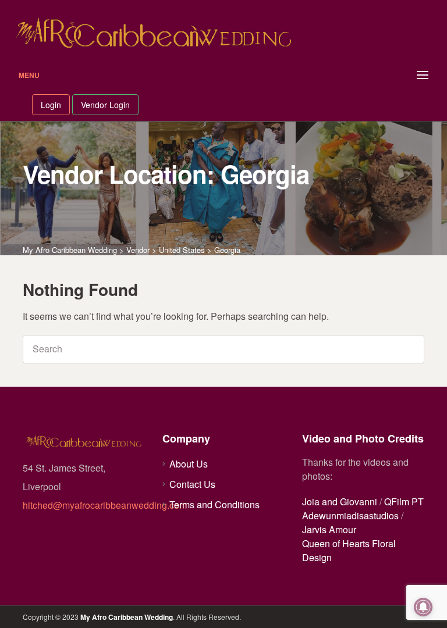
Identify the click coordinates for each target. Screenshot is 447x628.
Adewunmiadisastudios (350, 515)
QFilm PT (404, 501)
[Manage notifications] (423, 607)
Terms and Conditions (214, 504)
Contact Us (192, 484)
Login (51, 104)
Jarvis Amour (329, 529)
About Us (188, 463)
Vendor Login (105, 104)
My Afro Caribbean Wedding (126, 617)
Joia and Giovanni (339, 501)
